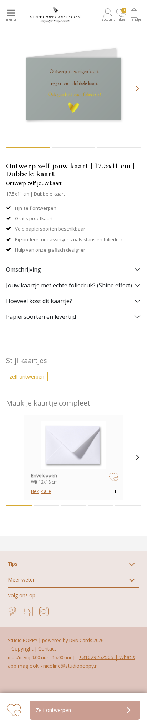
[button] (109, 15)
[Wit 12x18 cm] (73, 445)
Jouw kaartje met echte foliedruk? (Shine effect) (69, 285)
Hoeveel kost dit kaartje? (39, 301)
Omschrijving (23, 269)
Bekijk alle (41, 491)
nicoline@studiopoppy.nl (71, 665)
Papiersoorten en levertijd (41, 317)
